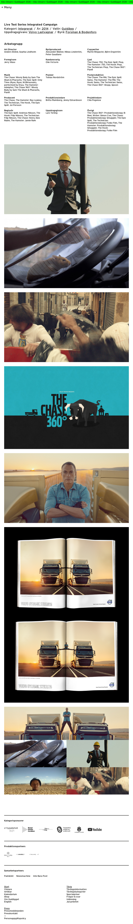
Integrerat (25, 28)
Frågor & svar (73, 897)
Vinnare (8, 889)
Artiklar (8, 892)
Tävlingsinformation (76, 889)
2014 (45, 28)
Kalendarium (10, 894)
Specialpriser (73, 894)
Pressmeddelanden (14, 911)
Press (7, 909)
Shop (6, 897)
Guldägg (68, 28)
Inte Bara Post (40, 876)
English (7, 902)
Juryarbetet (72, 902)
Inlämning (71, 899)
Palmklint (9, 876)
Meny (8, 7)
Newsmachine (23, 876)
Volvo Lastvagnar (41, 32)
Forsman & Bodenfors (81, 32)
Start (6, 887)
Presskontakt (11, 914)
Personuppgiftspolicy (15, 919)
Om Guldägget (11, 899)
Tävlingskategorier (76, 892)
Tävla (69, 887)
